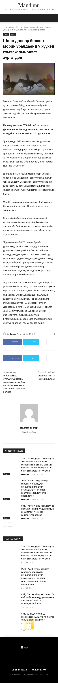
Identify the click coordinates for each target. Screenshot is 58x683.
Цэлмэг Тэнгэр (17, 334)
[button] (53, 18)
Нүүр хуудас (8, 27)
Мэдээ (13, 34)
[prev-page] (5, 525)
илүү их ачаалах (28, 629)
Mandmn (25, 474)
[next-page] (10, 525)
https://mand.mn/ (29, 432)
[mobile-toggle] (5, 18)
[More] (43, 342)
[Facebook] (29, 437)
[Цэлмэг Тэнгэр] (5, 333)
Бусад (19, 27)
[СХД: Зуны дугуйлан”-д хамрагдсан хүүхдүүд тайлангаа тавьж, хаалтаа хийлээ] (11, 617)
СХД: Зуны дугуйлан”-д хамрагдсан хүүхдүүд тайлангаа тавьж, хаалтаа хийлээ (37, 617)
